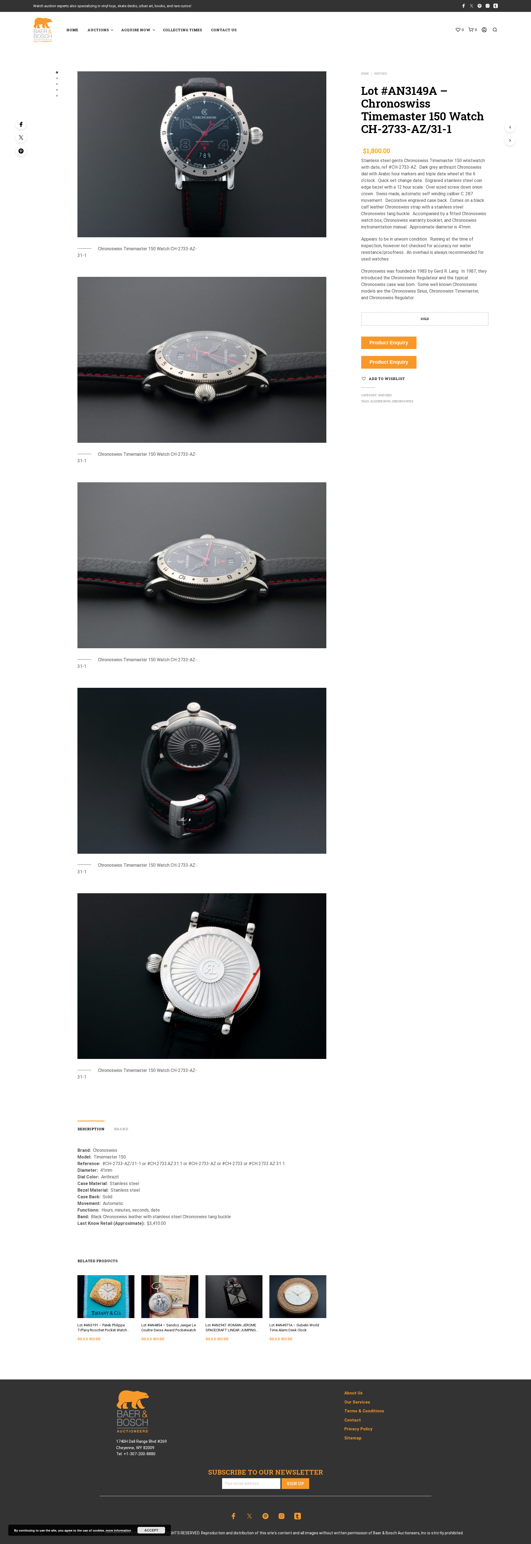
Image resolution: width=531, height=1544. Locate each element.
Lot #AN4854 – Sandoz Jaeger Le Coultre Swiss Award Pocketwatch (168, 1327)
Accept (151, 1530)
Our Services (357, 1402)
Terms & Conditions (364, 1410)
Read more (89, 1338)
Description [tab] (91, 1128)
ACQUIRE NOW (135, 29)
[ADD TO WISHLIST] (105, 1310)
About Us (353, 1393)
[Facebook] (21, 124)
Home (365, 73)
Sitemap (352, 1438)
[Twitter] (21, 137)
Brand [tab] (121, 1128)
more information (118, 1530)
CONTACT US (223, 29)
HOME (72, 29)
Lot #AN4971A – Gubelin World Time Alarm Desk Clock (294, 1327)
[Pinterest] (21, 150)
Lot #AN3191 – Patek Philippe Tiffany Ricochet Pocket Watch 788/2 (102, 1328)
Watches (380, 73)
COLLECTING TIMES (182, 29)
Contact (352, 1420)
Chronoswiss (402, 401)
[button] (459, 30)
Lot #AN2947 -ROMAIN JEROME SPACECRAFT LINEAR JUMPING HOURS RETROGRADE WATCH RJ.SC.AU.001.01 (230, 1328)
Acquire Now (380, 401)
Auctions (98, 29)
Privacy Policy (358, 1428)
